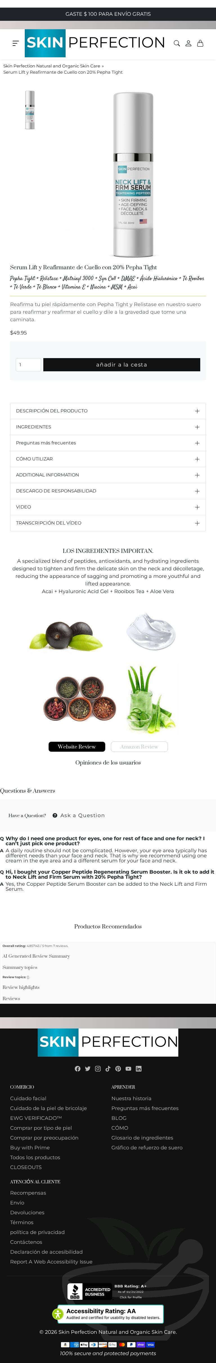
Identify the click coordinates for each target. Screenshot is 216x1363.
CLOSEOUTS (26, 1167)
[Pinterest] (118, 1068)
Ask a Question (81, 815)
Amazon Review (139, 747)
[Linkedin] (139, 1068)
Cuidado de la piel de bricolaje (48, 1108)
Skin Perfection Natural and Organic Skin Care (51, 66)
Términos (21, 1222)
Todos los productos (35, 1157)
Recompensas (28, 1193)
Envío (17, 1203)
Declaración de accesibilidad (46, 1252)
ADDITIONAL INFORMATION (47, 475)
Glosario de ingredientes (142, 1138)
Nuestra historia (131, 1098)
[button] (15, 43)
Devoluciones (27, 1213)
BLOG (119, 1118)
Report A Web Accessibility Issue (51, 1262)
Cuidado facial (28, 1098)
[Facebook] (78, 1068)
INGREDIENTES (33, 427)
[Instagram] (98, 1068)
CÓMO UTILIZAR (34, 459)
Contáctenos (26, 1242)
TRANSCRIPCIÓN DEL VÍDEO (48, 523)
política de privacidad (37, 1232)
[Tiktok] (108, 1068)
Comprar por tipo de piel (41, 1128)
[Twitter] (88, 1068)
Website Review (77, 747)
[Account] (188, 43)
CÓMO (119, 1128)
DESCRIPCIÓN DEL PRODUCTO (51, 410)
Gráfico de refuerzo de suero (147, 1148)
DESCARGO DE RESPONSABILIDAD (56, 491)
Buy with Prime (30, 1148)
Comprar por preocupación (44, 1138)
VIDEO (23, 507)
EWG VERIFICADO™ (36, 1118)
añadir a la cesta (121, 364)
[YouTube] (128, 1068)
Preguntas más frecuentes (46, 443)
